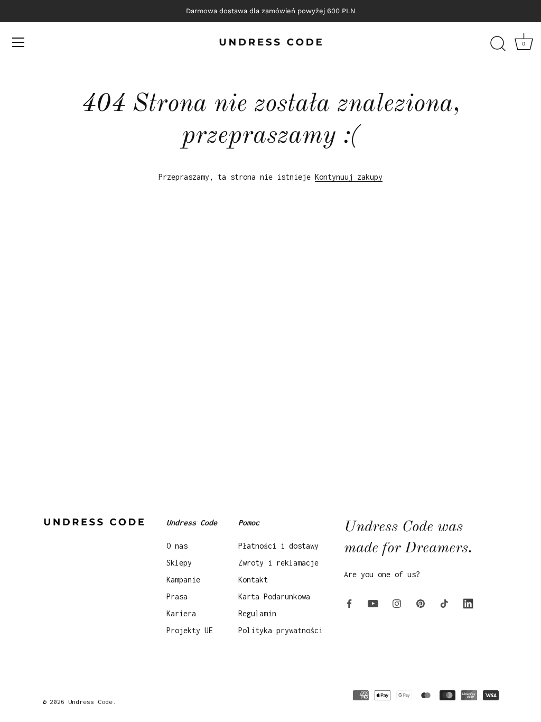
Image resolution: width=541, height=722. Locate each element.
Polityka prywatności (280, 630)
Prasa (177, 596)
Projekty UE (189, 630)
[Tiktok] (444, 602)
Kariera (181, 613)
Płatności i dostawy (278, 545)
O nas (177, 545)
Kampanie (183, 579)
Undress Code (90, 702)
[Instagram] (396, 602)
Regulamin (257, 613)
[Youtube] (373, 602)
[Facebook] (349, 602)
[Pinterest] (420, 602)
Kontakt (253, 579)
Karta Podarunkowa (274, 596)
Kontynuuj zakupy (349, 176)
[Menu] (18, 42)
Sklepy (179, 562)
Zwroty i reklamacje (278, 562)
